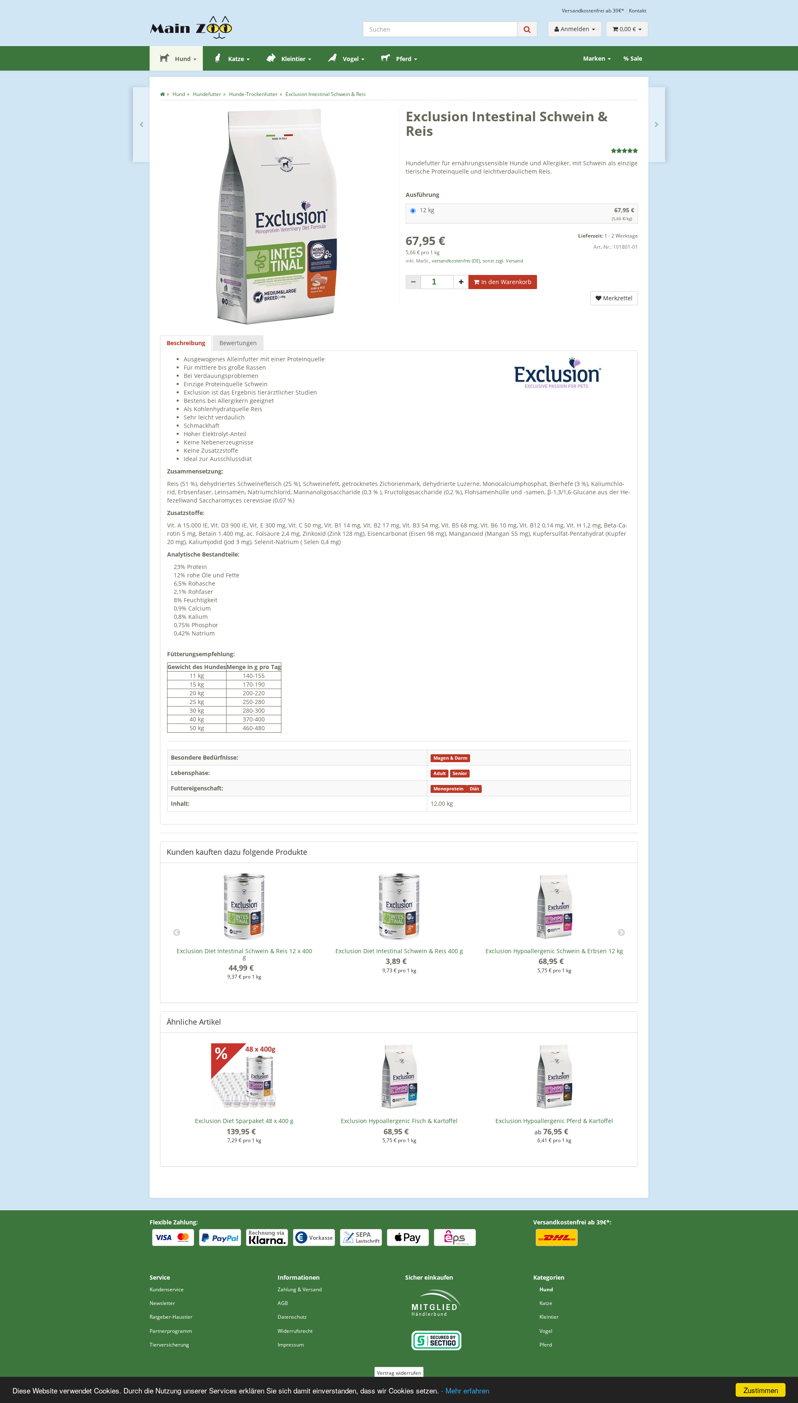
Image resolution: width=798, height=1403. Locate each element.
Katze (236, 59)
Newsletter (162, 1303)
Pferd (403, 59)
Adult (439, 773)
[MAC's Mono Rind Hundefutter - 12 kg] (141, 124)
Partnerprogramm (171, 1330)
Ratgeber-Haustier (171, 1316)
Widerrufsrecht (295, 1330)
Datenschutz (292, 1316)
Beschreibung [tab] (186, 343)
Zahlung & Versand (300, 1289)
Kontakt (637, 10)
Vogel (350, 59)
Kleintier (293, 59)
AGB (283, 1303)
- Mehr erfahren (465, 1390)
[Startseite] (162, 94)
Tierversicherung (169, 1344)
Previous (177, 933)
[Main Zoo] (207, 27)
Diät (474, 789)
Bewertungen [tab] (238, 343)
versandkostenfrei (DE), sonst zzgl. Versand (477, 261)
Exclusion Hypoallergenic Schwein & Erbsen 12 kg (554, 951)
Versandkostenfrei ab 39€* (593, 10)
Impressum (291, 1344)
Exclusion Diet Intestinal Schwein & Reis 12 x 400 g (244, 954)
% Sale (632, 58)
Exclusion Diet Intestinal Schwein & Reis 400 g (399, 951)
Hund (182, 59)
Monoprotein (449, 789)
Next (621, 933)
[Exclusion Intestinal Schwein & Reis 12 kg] (656, 124)
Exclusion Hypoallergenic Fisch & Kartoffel (399, 1121)
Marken (595, 58)
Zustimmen (761, 1390)
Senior (460, 773)
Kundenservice (167, 1289)
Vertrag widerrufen (399, 1372)
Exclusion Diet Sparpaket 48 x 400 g (244, 1121)
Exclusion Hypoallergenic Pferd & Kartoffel (554, 1121)
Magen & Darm (450, 758)
